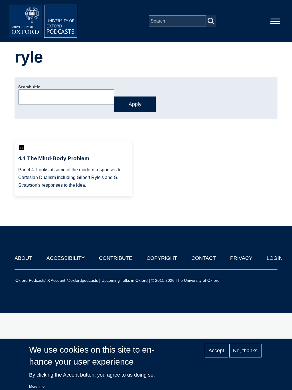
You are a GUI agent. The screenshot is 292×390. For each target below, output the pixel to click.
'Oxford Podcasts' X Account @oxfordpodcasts (56, 280)
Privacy (241, 258)
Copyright (162, 258)
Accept (216, 350)
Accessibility (65, 258)
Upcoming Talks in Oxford (125, 280)
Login (275, 258)
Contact (203, 258)
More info (36, 386)
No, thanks (245, 350)
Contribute (115, 258)
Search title (29, 87)
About (23, 258)
